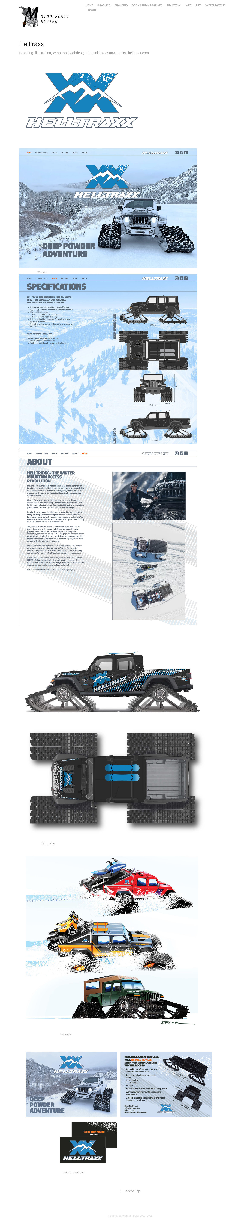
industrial (174, 5)
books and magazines (147, 5)
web (188, 5)
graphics (103, 5)
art (198, 5)
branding (121, 5)
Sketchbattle (215, 5)
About (92, 10)
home (89, 5)
